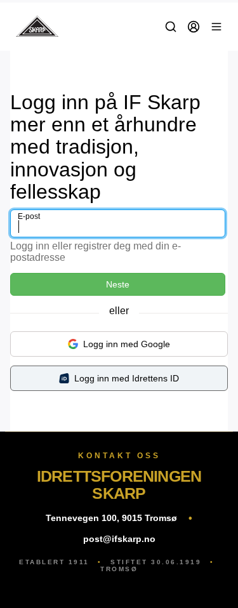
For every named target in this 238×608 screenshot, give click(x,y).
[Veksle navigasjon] (216, 26)
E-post (29, 216)
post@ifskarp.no (119, 539)
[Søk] (170, 26)
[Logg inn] (193, 26)
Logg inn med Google (126, 344)
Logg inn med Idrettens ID (126, 378)
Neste (117, 284)
